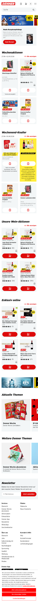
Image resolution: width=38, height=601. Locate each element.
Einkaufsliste (6, 516)
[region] (19, 585)
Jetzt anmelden (28, 494)
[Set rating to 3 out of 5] (25, 82)
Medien (4, 561)
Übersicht (5, 506)
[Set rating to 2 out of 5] (23, 82)
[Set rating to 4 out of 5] (26, 82)
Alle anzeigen (31, 56)
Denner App (6, 519)
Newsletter (5, 522)
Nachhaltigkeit (6, 546)
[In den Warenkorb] (9, 256)
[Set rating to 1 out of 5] (21, 82)
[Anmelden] (30, 3)
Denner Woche (9, 423)
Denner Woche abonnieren (14, 467)
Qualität (4, 551)
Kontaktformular (25, 538)
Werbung (5, 554)
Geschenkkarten (7, 527)
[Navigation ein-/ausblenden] (35, 4)
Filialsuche (23, 506)
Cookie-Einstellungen (19, 598)
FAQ (21, 535)
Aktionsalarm (6, 514)
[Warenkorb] (26, 4)
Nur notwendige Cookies (19, 594)
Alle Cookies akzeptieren (19, 590)
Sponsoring (5, 548)
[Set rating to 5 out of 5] (28, 82)
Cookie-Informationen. (29, 586)
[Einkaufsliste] (21, 4)
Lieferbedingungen (26, 544)
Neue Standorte (25, 509)
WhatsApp (5, 524)
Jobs (3, 538)
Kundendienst (24, 541)
